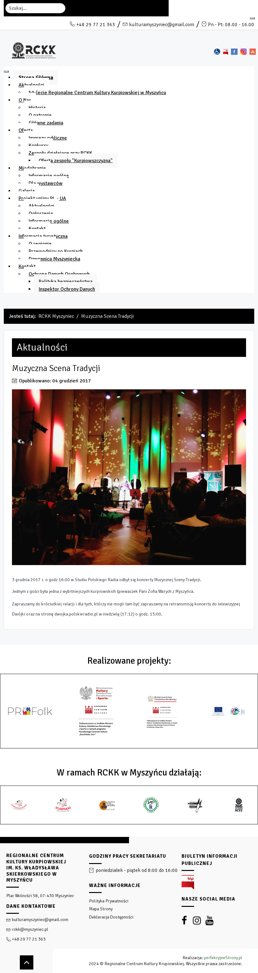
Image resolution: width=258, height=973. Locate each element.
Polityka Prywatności (108, 901)
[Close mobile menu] (6, 71)
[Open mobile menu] (252, 18)
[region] (129, 905)
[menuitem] (36, 77)
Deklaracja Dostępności (111, 917)
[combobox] (35, 8)
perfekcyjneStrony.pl (223, 957)
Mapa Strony (101, 909)
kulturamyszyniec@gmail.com (161, 24)
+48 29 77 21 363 (95, 24)
